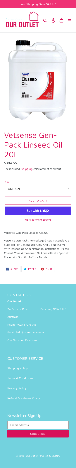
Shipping (27, 168)
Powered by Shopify (49, 455)
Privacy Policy (17, 388)
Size (7, 181)
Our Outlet (32, 455)
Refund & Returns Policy (23, 398)
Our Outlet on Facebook (22, 340)
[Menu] (69, 20)
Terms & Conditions (20, 378)
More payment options (38, 219)
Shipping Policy (17, 368)
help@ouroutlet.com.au (30, 332)
